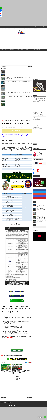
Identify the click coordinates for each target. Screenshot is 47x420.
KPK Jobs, (15, 127)
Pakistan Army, (19, 127)
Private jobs (39, 49)
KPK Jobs (9, 120)
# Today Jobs (19, 355)
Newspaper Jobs (12, 49)
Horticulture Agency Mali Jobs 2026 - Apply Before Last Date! (6, 371)
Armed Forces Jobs (20, 49)
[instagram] (43, 26)
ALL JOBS (30, 28)
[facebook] (32, 26)
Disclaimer (26, 28)
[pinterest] (35, 26)
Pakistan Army (14, 120)
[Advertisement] (23, 6)
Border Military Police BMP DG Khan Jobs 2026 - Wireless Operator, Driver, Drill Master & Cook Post (39, 106)
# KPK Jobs (9, 355)
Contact (9, 28)
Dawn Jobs (5, 120)
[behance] (42, 26)
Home (2, 28)
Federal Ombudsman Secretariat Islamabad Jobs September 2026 (17, 103)
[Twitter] (1, 12)
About (6, 28)
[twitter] (34, 26)
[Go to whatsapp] (45, 417)
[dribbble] (38, 26)
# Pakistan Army (14, 355)
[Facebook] (1, 10)
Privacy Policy (14, 28)
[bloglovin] (37, 26)
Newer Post (4, 397)
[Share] (1, 15)
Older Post (29, 397)
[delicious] (45, 26)
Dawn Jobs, (12, 127)
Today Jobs (18, 120)
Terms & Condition (20, 28)
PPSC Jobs (33, 49)
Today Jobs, (23, 127)
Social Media (35, 28)
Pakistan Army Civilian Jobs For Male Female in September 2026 (16, 85)
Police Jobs (28, 49)
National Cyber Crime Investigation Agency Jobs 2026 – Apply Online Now (18, 81)
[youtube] (40, 26)
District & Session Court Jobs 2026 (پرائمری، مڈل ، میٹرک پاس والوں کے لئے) (26, 371)
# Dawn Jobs (5, 355)
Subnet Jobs (8, 402)
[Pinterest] (1, 13)
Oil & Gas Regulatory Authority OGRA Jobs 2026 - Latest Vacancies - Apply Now (19, 92)
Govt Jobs (6, 49)
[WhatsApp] (1, 8)
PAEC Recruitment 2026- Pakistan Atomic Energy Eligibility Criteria (41, 209)
